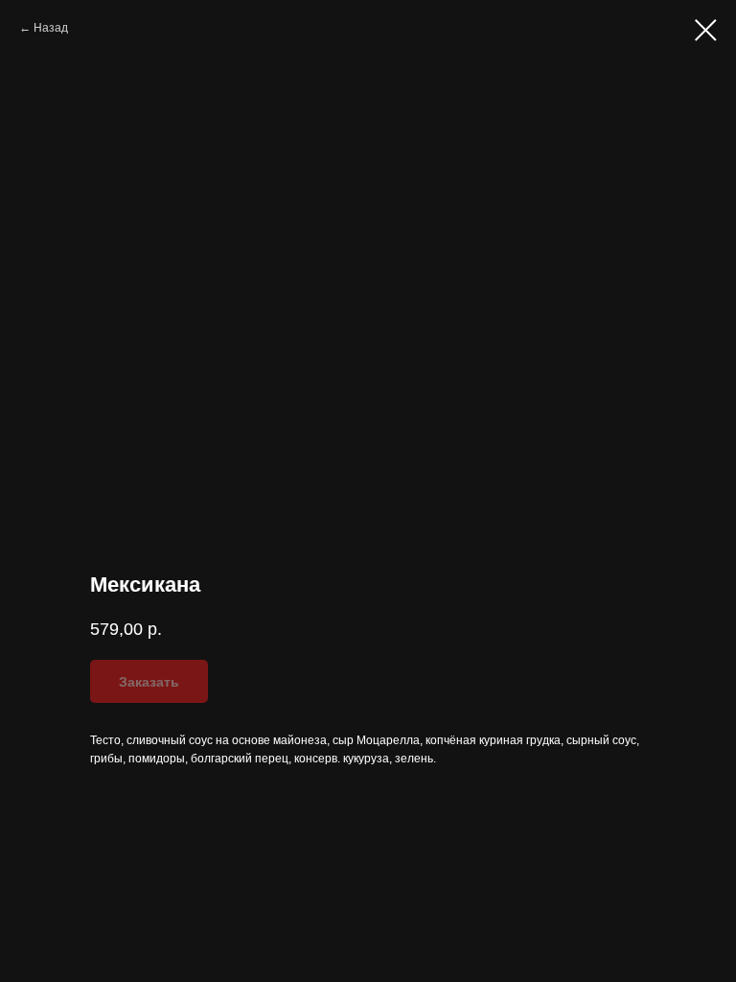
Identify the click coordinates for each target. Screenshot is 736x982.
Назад (51, 28)
